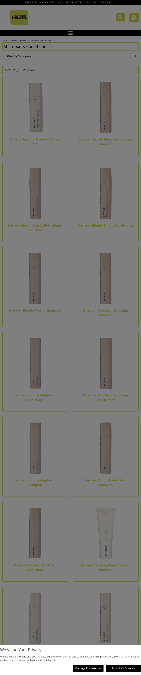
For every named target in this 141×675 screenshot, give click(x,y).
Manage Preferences (88, 668)
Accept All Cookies (123, 668)
